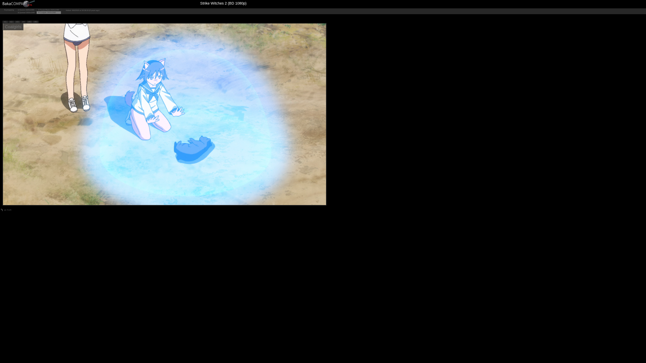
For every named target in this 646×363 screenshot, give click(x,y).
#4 (23, 22)
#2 (11, 22)
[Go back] (6, 211)
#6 (35, 22)
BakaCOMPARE (19, 4)
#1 (5, 22)
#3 (17, 22)
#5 (29, 22)
